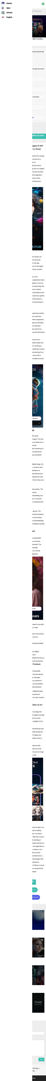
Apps (8, 8)
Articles (9, 13)
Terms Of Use (33, 1068)
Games (9, 3)
